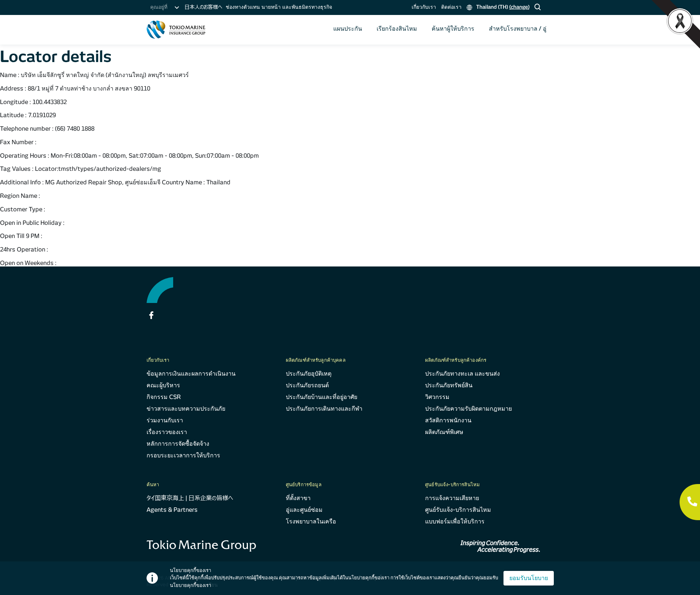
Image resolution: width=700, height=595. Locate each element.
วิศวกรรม (437, 397)
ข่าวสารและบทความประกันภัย (186, 408)
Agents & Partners (172, 509)
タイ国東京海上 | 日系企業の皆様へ (190, 498)
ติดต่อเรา (451, 7)
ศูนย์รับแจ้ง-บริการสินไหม (458, 509)
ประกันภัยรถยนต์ (307, 385)
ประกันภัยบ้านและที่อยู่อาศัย (321, 397)
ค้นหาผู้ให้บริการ (453, 28)
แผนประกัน (347, 28)
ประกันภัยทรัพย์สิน (448, 385)
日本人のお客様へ (203, 7)
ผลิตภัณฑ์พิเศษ (444, 432)
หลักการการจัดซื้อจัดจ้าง (178, 443)
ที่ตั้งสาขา (298, 498)
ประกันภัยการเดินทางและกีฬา (324, 408)
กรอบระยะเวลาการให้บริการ (183, 455)
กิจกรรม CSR (164, 397)
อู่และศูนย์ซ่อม (304, 509)
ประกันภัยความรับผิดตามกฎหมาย (468, 408)
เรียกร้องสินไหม (397, 28)
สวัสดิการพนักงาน (448, 420)
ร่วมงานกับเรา (165, 420)
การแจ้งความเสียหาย (452, 498)
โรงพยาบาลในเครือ (311, 521)
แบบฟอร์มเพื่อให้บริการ (455, 521)
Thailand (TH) (502, 7)
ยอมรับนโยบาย (528, 578)
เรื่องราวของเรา (167, 432)
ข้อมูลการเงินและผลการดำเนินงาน (191, 373)
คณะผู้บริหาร (163, 385)
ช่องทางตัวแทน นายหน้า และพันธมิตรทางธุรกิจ (279, 7)
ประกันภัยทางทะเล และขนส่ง (462, 373)
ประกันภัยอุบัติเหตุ (308, 373)
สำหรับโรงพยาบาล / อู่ (518, 28)
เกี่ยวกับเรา (424, 7)
